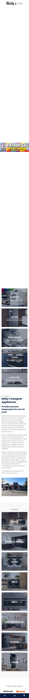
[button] (2, 147)
